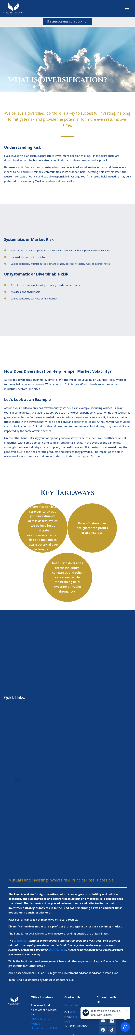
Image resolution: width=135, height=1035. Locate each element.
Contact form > (73, 1005)
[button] (17, 779)
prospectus (21, 940)
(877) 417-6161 (57, 950)
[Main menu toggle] (127, 8)
